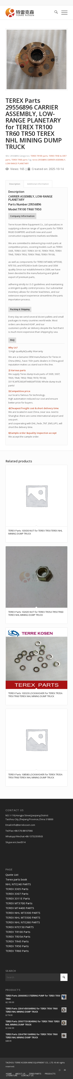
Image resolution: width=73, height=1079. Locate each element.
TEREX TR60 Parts (17, 951)
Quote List (11, 874)
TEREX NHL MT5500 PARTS (22, 917)
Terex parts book (16, 879)
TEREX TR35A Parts (17, 936)
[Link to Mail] (65, 1070)
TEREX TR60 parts (19, 159)
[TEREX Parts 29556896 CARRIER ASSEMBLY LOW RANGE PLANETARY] (36, 59)
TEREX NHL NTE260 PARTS (22, 922)
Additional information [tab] (38, 184)
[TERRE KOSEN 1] (30, 12)
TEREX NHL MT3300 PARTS (22, 912)
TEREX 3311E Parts (17, 898)
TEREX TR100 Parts (17, 932)
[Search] (54, 12)
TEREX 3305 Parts (16, 889)
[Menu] (63, 12)
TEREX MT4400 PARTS (19, 908)
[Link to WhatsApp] (59, 1070)
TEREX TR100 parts (39, 155)
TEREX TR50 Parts (17, 946)
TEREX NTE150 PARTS (19, 927)
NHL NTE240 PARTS (18, 884)
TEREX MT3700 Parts (18, 903)
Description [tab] (14, 184)
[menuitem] (54, 12)
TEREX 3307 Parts (16, 893)
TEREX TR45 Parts (17, 941)
